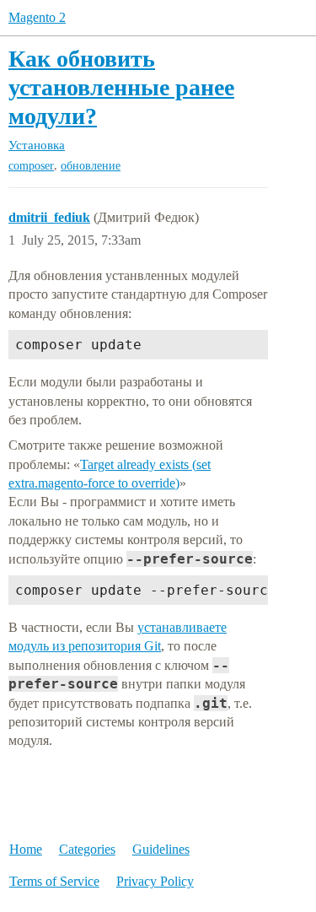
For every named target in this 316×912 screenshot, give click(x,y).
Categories (87, 849)
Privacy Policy (155, 881)
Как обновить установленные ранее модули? (121, 87)
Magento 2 (37, 17)
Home (25, 849)
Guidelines (161, 849)
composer (31, 165)
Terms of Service (54, 881)
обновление (91, 165)
